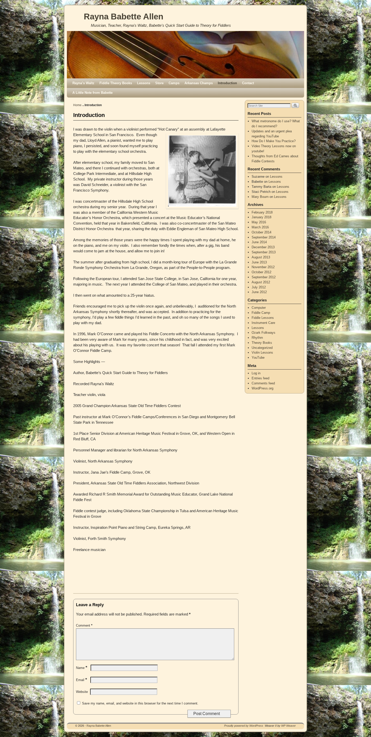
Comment (84, 625)
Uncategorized (262, 348)
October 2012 (261, 272)
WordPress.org (262, 388)
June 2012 (259, 292)
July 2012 (259, 287)
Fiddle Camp (261, 313)
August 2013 (261, 257)
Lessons (143, 83)
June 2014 (259, 242)
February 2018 (262, 212)
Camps (174, 83)
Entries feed (260, 378)
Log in (256, 373)
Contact (248, 83)
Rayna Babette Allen (123, 16)
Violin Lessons (262, 352)
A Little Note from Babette (92, 93)
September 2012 (264, 277)
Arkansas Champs (198, 83)
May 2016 (259, 222)
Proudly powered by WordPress (243, 725)
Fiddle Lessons (263, 318)
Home (77, 105)
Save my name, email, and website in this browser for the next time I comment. (140, 703)
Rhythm (257, 338)
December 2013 (263, 247)
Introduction (227, 83)
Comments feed (263, 383)
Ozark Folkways (263, 332)
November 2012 (263, 267)
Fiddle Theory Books (115, 83)
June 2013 (259, 262)
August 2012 (261, 282)
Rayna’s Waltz (83, 83)
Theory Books (262, 343)
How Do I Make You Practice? (274, 141)
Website (82, 692)
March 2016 (260, 227)
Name (81, 668)
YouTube (258, 357)
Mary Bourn (260, 197)
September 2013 (264, 252)
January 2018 (261, 217)
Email (81, 680)
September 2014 (264, 237)
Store (159, 83)
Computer (259, 308)
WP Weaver (288, 725)
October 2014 (261, 232)
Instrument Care (263, 323)
